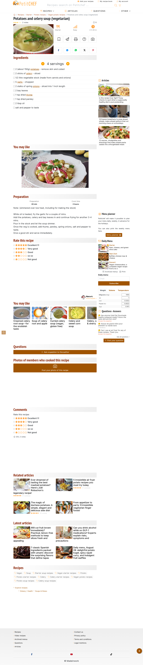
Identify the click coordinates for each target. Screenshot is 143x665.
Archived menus (111, 272)
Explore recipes (21, 588)
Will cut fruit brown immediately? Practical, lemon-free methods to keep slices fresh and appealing (33, 534)
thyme (29, 95)
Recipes (47, 11)
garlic (20, 82)
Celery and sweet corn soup (74, 323)
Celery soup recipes (47, 581)
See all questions (122, 337)
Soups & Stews (41, 591)
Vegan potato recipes (82, 577)
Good (30, 252)
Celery (43, 577)
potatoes (34, 69)
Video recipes (20, 636)
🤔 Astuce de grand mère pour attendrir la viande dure (110, 325)
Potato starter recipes (26, 577)
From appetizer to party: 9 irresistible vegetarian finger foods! (83, 506)
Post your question (115, 340)
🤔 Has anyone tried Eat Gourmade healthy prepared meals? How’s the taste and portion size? (112, 317)
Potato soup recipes (25, 581)
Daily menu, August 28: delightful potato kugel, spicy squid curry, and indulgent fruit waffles (84, 552)
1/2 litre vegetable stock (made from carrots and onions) (43, 77)
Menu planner (113, 235)
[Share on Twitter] (84, 50)
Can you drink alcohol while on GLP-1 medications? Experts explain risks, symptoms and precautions (76, 534)
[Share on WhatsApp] (75, 50)
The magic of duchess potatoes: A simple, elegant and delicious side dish (42, 506)
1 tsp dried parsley (24, 99)
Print (123, 272)
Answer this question (105, 321)
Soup (28, 573)
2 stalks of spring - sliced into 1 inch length (40, 86)
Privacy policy (80, 636)
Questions (99, 11)
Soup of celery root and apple (39, 322)
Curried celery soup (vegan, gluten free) (57, 323)
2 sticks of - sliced (27, 73)
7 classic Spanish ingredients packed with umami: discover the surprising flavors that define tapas (42, 552)
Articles (72, 11)
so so (30, 256)
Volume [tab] (112, 290)
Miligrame (104, 295)
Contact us (78, 632)
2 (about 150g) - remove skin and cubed (39, 69)
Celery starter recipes (59, 577)
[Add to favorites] (59, 39)
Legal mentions (80, 643)
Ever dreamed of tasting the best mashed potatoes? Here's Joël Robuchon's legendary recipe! (31, 486)
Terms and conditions (82, 639)
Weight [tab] (103, 290)
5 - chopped (24, 82)
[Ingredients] (4, 332)
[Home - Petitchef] (14, 15)
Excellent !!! (33, 245)
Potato (83, 573)
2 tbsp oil (19, 103)
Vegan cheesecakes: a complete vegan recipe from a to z (118, 267)
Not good (32, 259)
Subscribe (114, 283)
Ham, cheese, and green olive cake (119, 248)
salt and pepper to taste (27, 107)
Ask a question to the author (56, 352)
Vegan (19, 573)
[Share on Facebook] (58, 50)
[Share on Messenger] (67, 50)
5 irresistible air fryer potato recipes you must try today (84, 482)
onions (36, 86)
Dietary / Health (26, 591)
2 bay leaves (21, 90)
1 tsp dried (23, 95)
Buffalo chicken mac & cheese (118, 257)
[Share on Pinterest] (93, 50)
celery (29, 73)
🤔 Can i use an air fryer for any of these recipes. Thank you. (112, 331)
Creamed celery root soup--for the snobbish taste (21, 325)
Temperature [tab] (123, 290)
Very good (32, 248)
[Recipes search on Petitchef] (116, 5)
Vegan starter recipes (66, 573)
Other (124, 11)
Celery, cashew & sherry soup (95, 322)
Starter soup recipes (44, 573)
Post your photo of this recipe (55, 370)
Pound (102, 304)
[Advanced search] (120, 6)
